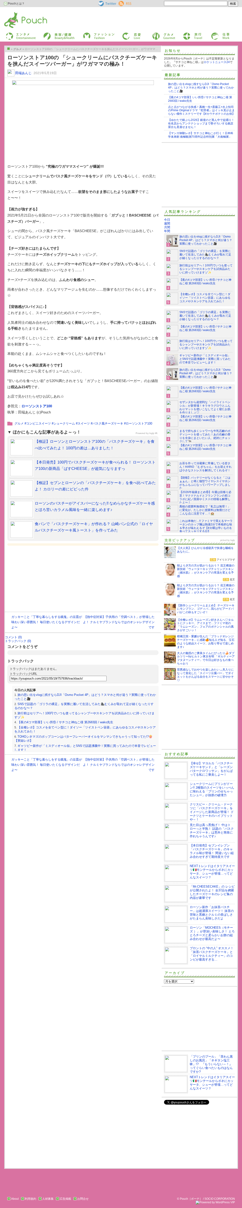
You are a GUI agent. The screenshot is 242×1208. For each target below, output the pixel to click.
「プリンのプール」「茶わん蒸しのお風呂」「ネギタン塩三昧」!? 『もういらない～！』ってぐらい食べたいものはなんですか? (211, 1064)
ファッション (91, 34)
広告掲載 (65, 1198)
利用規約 (30, 1198)
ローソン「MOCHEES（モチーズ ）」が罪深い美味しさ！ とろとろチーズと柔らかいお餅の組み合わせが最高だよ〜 (212, 933)
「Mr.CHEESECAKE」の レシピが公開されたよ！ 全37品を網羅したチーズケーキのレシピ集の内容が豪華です (212, 892)
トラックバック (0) (18, 641)
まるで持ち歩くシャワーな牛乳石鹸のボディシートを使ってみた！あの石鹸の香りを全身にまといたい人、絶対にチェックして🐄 (204, 436)
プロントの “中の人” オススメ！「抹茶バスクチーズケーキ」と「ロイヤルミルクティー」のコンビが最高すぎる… (211, 953)
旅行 (185, 34)
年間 (167, 231)
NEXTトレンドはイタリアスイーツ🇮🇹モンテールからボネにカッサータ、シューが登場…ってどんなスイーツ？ (212, 871)
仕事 (214, 34)
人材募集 (48, 1198)
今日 (167, 219)
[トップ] (8, 48)
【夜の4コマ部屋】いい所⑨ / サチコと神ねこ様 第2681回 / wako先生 (205, 447)
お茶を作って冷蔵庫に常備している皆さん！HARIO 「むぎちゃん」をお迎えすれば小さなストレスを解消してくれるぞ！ (205, 467)
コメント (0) (13, 637)
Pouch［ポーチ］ (16, 13)
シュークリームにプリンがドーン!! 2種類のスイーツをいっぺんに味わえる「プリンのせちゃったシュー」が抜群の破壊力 (212, 789)
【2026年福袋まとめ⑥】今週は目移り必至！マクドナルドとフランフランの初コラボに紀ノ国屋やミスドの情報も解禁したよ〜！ (205, 497)
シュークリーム (64, 423)
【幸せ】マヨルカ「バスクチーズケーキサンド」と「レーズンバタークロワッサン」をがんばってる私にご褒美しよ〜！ (211, 768)
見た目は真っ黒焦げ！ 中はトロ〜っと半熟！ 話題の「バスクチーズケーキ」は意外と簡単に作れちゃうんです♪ (212, 830)
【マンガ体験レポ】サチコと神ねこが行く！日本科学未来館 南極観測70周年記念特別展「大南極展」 (200, 135)
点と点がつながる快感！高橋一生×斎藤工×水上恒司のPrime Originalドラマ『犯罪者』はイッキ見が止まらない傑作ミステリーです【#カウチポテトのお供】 (201, 110)
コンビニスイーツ (38, 423)
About (15, 1198)
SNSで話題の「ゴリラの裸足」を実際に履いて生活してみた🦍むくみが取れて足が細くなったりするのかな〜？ (205, 254)
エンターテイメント (19, 34)
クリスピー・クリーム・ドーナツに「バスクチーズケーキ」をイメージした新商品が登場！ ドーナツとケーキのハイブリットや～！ (212, 812)
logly (232, 540)
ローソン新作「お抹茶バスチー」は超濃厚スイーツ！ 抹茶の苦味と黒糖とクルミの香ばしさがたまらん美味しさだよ (212, 912)
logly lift (153, 433)
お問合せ (83, 1198)
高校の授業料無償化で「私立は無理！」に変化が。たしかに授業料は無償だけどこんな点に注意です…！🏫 (204, 510)
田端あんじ (23, 73)
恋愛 (125, 34)
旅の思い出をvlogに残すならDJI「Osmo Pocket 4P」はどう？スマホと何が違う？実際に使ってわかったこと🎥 (201, 87)
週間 (167, 223)
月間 (167, 227)
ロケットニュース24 (217, 62)
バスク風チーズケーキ (107, 423)
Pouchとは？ (16, 3)
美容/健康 (49, 34)
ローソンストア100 (37, 406)
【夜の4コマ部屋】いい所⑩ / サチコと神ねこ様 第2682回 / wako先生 (205, 418)
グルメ (156, 34)
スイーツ (84, 423)
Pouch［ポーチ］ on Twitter (107, 3)
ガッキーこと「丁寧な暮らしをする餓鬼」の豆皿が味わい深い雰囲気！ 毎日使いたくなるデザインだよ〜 (46, 622)
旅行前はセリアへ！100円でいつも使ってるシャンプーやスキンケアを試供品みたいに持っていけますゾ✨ (206, 269)
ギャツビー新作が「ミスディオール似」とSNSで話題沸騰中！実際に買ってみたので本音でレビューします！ (205, 359)
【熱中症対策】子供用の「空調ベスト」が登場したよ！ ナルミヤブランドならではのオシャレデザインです (119, 622)
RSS (122, 2)
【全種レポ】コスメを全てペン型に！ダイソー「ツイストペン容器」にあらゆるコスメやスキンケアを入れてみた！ (204, 298)
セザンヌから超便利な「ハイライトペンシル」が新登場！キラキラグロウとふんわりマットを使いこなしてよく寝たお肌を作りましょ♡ (204, 407)
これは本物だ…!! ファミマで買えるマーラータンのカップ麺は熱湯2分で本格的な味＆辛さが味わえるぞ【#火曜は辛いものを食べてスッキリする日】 (206, 526)
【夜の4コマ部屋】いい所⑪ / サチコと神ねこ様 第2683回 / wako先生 (65, 722)
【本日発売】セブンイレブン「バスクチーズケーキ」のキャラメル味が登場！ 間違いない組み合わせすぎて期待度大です (212, 851)
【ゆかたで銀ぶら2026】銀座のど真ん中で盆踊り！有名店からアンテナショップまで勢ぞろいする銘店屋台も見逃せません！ (201, 123)
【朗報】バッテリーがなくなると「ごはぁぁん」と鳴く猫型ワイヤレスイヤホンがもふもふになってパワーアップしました (204, 483)
